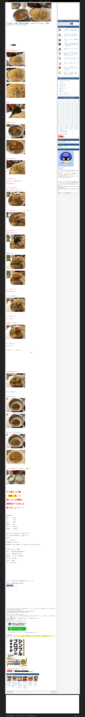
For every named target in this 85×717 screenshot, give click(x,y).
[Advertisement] (31, 35)
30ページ (66, 101)
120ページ (64, 103)
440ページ (67, 112)
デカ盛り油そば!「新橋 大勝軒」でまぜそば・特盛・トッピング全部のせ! (9, 684)
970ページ (62, 126)
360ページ (71, 109)
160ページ (62, 104)
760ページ (69, 120)
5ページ (74, 99)
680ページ (74, 118)
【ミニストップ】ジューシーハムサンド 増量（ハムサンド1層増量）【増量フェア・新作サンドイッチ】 (71, 73)
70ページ (63, 102)
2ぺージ (63, 99)
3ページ (67, 99)
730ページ (76, 119)
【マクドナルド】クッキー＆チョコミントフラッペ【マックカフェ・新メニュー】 (71, 59)
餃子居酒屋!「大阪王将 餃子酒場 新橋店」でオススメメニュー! (30, 683)
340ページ (62, 109)
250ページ (62, 107)
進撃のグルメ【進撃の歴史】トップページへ (68, 192)
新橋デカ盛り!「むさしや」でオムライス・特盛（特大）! (35, 683)
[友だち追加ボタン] (17, 631)
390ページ (64, 110)
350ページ (67, 109)
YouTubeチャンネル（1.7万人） (65, 80)
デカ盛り (19, 24)
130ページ (69, 103)
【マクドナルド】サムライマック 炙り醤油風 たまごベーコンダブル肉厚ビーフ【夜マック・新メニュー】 (71, 54)
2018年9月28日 (10, 24)
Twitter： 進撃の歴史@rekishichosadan (14, 583)
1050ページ (62, 129)
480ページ (64, 113)
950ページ (74, 125)
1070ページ (72, 129)
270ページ (71, 107)
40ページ (70, 101)
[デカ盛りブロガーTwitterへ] (66, 166)
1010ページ (62, 127)
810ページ (71, 121)
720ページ (71, 119)
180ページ (71, 104)
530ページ (67, 114)
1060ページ (67, 129)
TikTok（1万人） (62, 86)
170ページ (67, 104)
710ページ (67, 119)
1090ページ (62, 130)
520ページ (62, 114)
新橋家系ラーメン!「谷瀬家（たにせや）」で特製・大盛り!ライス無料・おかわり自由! (25, 684)
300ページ (64, 108)
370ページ (76, 109)
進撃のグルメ (9, 1)
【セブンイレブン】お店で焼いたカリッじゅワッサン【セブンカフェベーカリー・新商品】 (71, 68)
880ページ (62, 124)
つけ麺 (16, 24)
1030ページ (72, 127)
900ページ (71, 124)
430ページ (62, 112)
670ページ (69, 118)
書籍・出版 (61, 90)
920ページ (60, 125)
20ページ (62, 101)
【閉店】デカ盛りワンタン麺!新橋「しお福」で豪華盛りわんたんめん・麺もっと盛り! (20, 684)
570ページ (64, 115)
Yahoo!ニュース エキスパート (64, 94)
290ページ (60, 108)
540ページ (71, 114)
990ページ (71, 126)
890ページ (67, 124)
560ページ (60, 115)
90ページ (71, 102)
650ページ (60, 118)
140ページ (74, 103)
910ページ (76, 124)
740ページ (60, 120)
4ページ (70, 99)
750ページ (64, 120)
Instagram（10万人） (63, 84)
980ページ (67, 126)
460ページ (76, 112)
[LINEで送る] (10, 44)
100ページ (76, 102)
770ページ (74, 120)
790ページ (62, 121)
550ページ (76, 114)
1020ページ (67, 127)
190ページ (76, 104)
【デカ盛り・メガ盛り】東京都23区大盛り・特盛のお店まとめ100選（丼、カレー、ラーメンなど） (71, 44)
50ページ (74, 101)
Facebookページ (62, 88)
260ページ (67, 107)
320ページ (74, 108)
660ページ (64, 118)
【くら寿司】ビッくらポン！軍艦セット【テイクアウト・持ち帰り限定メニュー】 (71, 35)
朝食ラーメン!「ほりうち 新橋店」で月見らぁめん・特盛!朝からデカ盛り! (14, 684)
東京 (22, 24)
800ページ (67, 121)
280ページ (76, 107)
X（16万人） (61, 82)
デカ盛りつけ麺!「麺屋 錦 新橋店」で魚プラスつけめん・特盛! (27, 23)
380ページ (60, 110)
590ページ (74, 115)
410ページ (74, 110)
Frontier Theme (76, 715)
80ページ (67, 102)
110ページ (60, 103)
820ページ (76, 121)
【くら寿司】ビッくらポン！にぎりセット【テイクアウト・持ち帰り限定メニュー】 (71, 30)
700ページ (62, 119)
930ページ (64, 125)
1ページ (59, 99)
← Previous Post (9, 692)
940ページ (69, 125)
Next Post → (54, 692)
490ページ (69, 113)
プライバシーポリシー (63, 92)
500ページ (74, 113)
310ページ (69, 108)
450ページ (71, 112)
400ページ (69, 110)
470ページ (60, 113)
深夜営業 (25, 24)
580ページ (69, 115)
